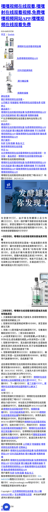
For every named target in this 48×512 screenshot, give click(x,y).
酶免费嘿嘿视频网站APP (15, 470)
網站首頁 (5, 96)
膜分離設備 (22, 115)
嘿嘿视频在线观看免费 (30, 102)
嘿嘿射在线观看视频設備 (13, 112)
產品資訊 (5, 124)
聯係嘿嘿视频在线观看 (11, 146)
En (7, 150)
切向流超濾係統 (8, 115)
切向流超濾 (6, 130)
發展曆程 (14, 102)
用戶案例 (5, 140)
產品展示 (5, 109)
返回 (3, 390)
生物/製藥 (10, 143)
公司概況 (5, 102)
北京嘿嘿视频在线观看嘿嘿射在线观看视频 (21, 153)
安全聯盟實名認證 (23, 494)
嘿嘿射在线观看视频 (12, 409)
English (11, 34)
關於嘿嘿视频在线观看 (11, 99)
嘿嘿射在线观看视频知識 (13, 127)
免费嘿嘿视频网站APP (35, 112)
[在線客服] (4, 502)
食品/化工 (20, 143)
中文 (3, 34)
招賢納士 (23, 447)
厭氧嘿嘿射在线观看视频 (28, 134)
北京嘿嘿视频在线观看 (23, 491)
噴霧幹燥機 (33, 115)
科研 (3, 143)
